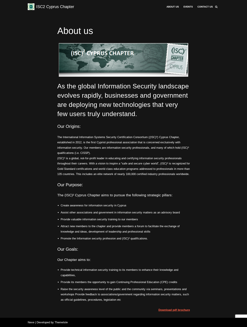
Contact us (205, 7)
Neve (31, 322)
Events (188, 7)
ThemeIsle (61, 322)
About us (173, 7)
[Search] (216, 7)
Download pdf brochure (174, 310)
